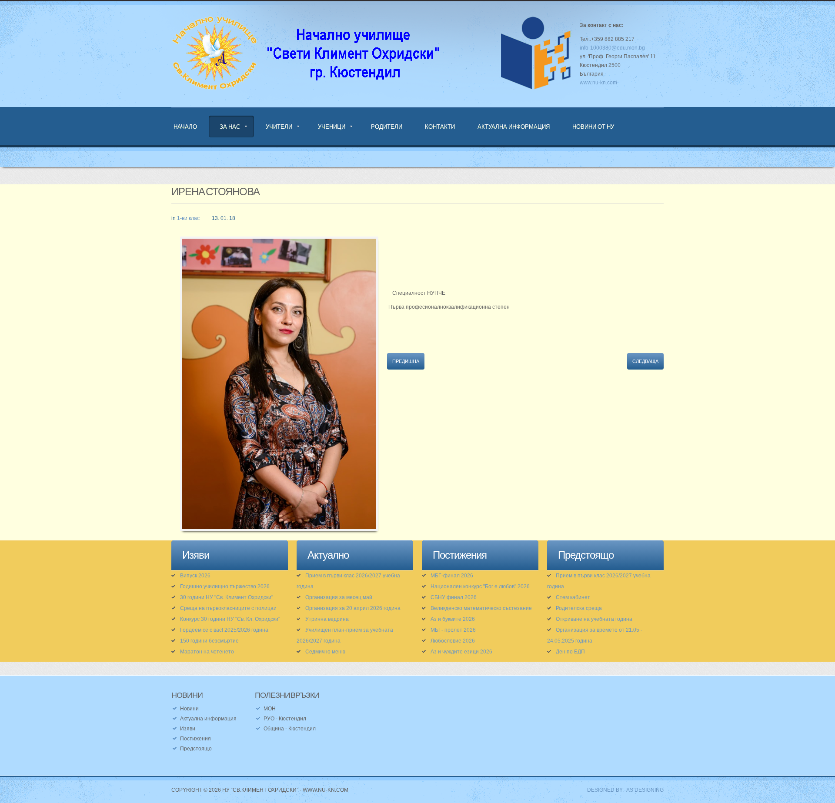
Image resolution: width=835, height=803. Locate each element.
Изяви (187, 729)
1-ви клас (188, 218)
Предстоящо (196, 749)
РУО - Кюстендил (285, 719)
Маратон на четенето (207, 652)
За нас (230, 126)
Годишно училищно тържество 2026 (225, 586)
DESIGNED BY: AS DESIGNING (623, 790)
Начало (185, 126)
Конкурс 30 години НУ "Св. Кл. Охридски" (230, 619)
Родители (386, 126)
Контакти (440, 126)
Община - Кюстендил (290, 729)
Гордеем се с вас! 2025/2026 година (224, 630)
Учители (279, 126)
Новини (189, 709)
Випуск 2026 (195, 576)
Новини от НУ (593, 126)
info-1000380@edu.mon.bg (612, 48)
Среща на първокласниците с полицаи (228, 608)
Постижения (195, 739)
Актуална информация (514, 126)
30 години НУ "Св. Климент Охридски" (226, 597)
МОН (270, 709)
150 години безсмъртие (209, 641)
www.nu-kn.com (598, 83)
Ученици (331, 126)
